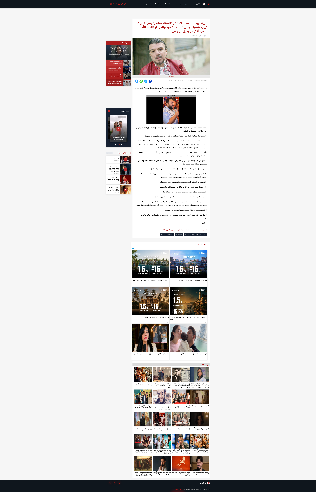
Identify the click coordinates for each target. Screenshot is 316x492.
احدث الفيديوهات (120, 153)
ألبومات (156, 3)
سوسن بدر (187, 234)
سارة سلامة (203, 234)
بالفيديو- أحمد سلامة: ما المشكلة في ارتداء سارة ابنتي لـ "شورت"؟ (185, 230)
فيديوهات (147, 3)
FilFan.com (207, 489)
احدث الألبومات (124, 111)
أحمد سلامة (195, 234)
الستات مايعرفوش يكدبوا (167, 234)
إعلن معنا (178, 489)
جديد (173, 3)
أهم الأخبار (125, 43)
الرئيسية (182, 3)
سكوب (165, 3)
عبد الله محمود (179, 234)
